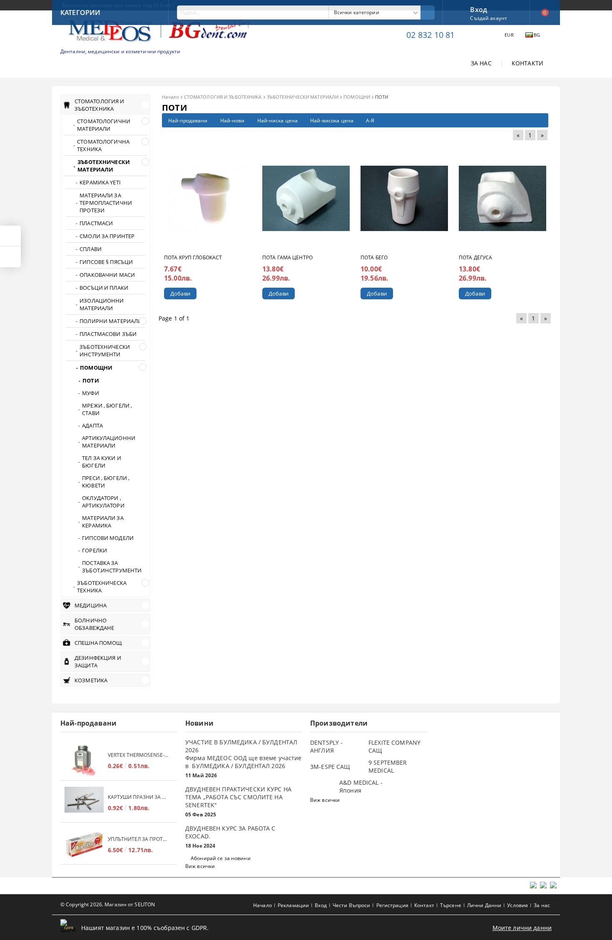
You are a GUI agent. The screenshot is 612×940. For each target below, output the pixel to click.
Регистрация (392, 905)
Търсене (450, 905)
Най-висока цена (331, 120)
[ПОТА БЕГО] (404, 198)
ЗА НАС (481, 63)
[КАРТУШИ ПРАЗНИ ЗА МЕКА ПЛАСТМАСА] (84, 802)
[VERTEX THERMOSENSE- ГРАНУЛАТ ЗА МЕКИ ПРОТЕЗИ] (84, 760)
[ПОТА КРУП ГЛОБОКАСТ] (207, 198)
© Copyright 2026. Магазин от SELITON (107, 904)
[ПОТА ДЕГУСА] (502, 198)
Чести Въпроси (352, 905)
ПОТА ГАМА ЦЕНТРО (287, 257)
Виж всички (200, 866)
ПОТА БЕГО (374, 257)
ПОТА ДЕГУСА (475, 257)
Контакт (424, 905)
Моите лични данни (522, 928)
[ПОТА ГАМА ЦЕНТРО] (306, 198)
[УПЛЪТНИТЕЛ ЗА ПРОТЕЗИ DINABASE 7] (84, 844)
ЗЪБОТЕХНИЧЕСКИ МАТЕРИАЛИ (303, 97)
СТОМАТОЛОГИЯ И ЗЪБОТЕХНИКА (223, 97)
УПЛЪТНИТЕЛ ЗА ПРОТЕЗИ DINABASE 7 (138, 839)
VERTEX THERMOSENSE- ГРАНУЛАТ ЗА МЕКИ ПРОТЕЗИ (138, 754)
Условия (517, 905)
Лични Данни (484, 905)
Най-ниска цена (277, 120)
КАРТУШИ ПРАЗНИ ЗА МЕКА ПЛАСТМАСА (138, 797)
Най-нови (232, 120)
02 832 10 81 (430, 34)
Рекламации (293, 905)
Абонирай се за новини (221, 858)
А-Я (370, 120)
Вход (478, 8)
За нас (542, 905)
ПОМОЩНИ (356, 97)
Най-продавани (188, 120)
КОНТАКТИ (527, 63)
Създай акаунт (488, 18)
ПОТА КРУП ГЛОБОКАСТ (193, 257)
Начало (170, 97)
